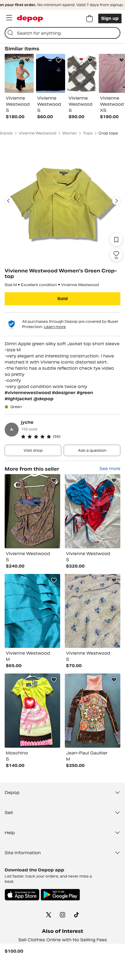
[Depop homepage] (30, 18)
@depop (43, 398)
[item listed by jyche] (32, 511)
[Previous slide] (8, 201)
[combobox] (62, 33)
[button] (70, 436)
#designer (64, 392)
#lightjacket (19, 398)
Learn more (55, 327)
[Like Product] (27, 60)
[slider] (62, 200)
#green (85, 392)
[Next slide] (116, 201)
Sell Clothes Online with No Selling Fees (62, 939)
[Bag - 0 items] (89, 19)
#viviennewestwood (28, 392)
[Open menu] (9, 17)
